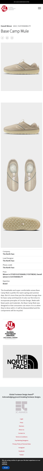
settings (4, 464)
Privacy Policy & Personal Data (21, 444)
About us (21, 430)
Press (21, 422)
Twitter (21, 455)
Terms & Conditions (21, 437)
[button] (2, 37)
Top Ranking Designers (21, 440)
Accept (6, 467)
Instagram (21, 447)
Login (21, 419)
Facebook (21, 451)
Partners (21, 426)
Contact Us (21, 433)
